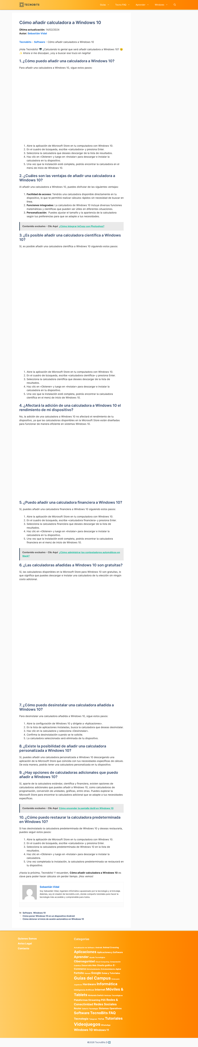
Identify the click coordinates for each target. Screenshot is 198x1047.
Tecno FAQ (120, 4)
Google (96, 973)
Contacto (23, 948)
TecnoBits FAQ (103, 1013)
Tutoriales (114, 1018)
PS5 (103, 999)
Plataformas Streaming (87, 1000)
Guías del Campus (92, 978)
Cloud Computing (102, 962)
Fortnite (79, 972)
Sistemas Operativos (110, 1008)
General (87, 973)
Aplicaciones (85, 952)
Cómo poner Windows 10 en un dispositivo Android (49, 916)
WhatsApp (105, 1025)
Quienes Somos (27, 938)
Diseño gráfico (104, 965)
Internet (100, 989)
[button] (175, 4)
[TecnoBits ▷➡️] (29, 5)
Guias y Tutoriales (111, 973)
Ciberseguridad (84, 961)
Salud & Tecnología (90, 1008)
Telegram (93, 1019)
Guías (103, 4)
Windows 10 (39, 913)
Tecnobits (25, 42)
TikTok (101, 1019)
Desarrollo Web (89, 965)
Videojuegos (87, 1024)
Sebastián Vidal (37, 33)
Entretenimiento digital (111, 969)
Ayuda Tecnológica (97, 957)
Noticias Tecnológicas (113, 995)
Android (98, 947)
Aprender (140, 4)
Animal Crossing (111, 947)
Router (77, 1008)
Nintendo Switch (96, 995)
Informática (107, 984)
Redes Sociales (105, 1004)
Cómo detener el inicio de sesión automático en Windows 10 (53, 919)
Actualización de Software (84, 948)
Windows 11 (101, 1030)
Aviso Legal (25, 943)
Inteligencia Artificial (84, 990)
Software (39, 42)
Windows (159, 4)
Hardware (89, 984)
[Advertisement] (71, 93)
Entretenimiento (93, 969)
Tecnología (81, 1018)
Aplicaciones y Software (110, 952)
